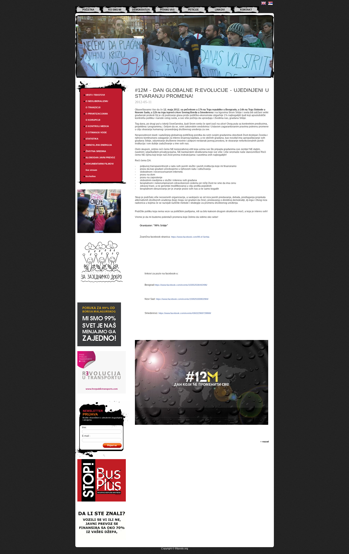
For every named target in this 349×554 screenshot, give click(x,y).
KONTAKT (246, 9)
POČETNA (88, 9)
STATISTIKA (92, 138)
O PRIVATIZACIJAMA (97, 113)
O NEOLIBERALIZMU (97, 101)
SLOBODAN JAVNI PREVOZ (100, 157)
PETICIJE (193, 9)
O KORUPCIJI (93, 120)
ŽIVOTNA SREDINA (96, 151)
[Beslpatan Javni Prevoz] (101, 500)
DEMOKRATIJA (141, 9)
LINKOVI (220, 9)
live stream (91, 170)
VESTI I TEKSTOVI (95, 95)
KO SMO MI (114, 9)
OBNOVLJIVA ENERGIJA (99, 145)
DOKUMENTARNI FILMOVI (100, 164)
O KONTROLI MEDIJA (97, 126)
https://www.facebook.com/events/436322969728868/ (185, 313)
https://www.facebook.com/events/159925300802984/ (182, 299)
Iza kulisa (91, 176)
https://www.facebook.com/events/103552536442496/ (181, 285)
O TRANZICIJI (93, 107)
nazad (265, 441)
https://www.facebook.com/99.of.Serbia (190, 237)
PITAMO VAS (167, 9)
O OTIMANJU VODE (96, 132)
